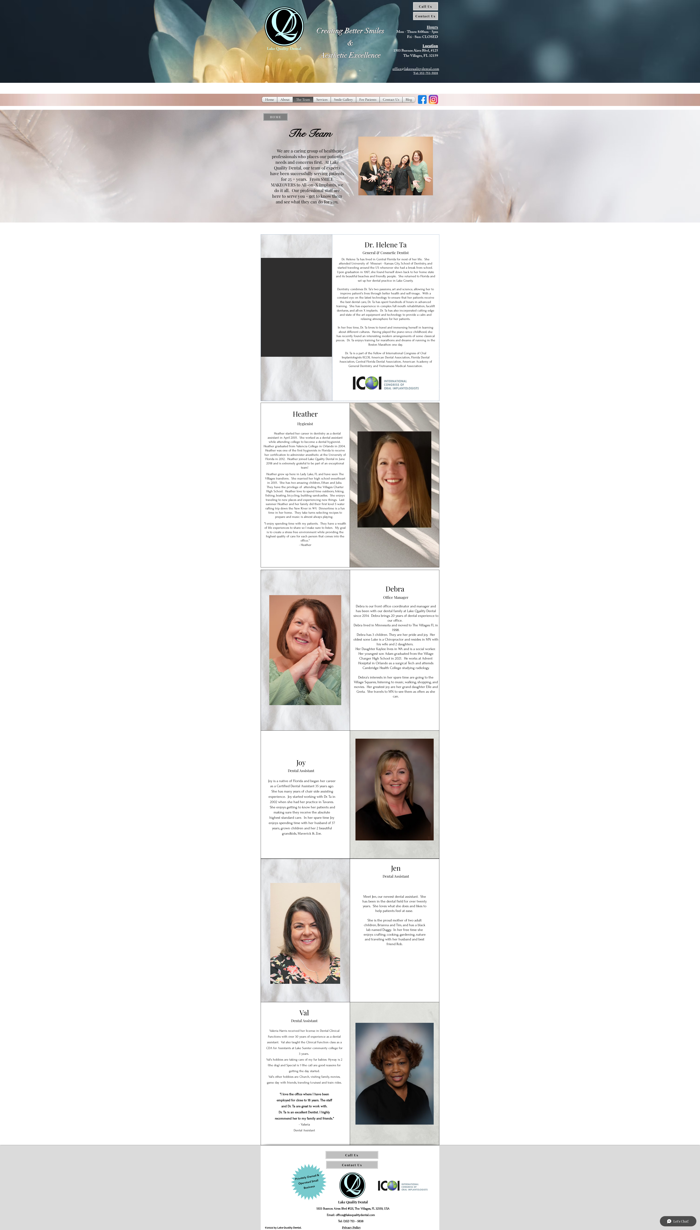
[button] (395, 166)
